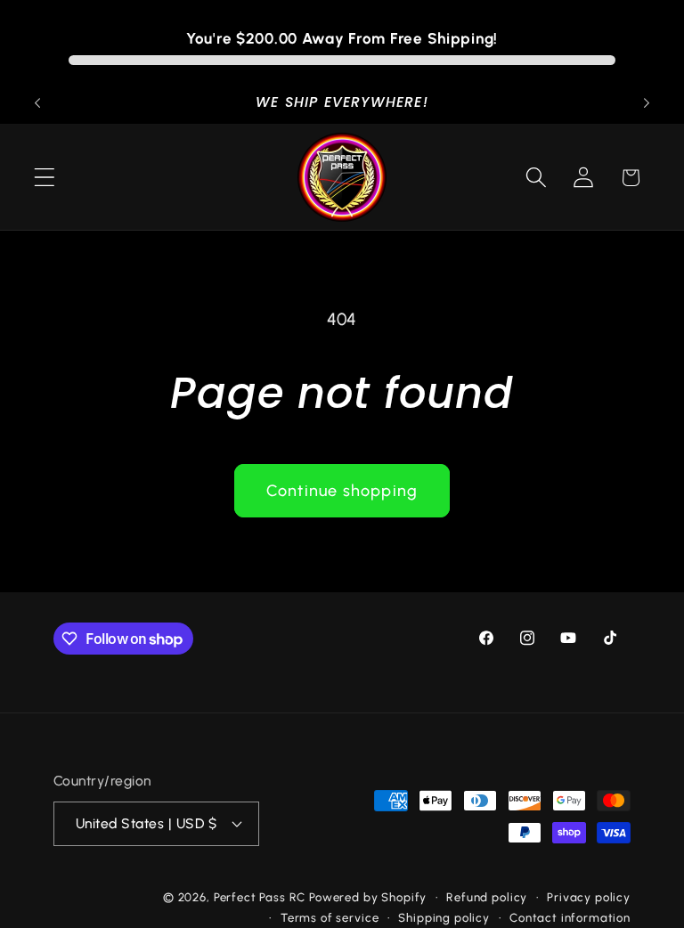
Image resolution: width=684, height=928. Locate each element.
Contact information (570, 917)
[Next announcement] (646, 103)
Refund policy (486, 897)
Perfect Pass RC (260, 897)
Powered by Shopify (368, 897)
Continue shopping (342, 491)
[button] (45, 177)
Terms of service (330, 917)
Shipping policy (444, 917)
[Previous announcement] (37, 103)
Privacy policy (589, 897)
